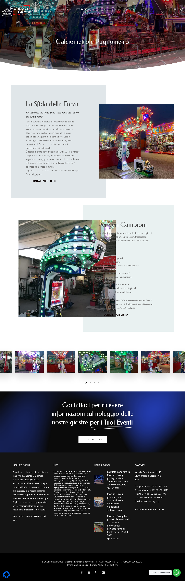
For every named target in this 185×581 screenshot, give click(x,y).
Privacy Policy (96, 565)
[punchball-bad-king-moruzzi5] (155, 362)
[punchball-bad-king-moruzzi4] (124, 362)
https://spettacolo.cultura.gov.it (65, 487)
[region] (92, 362)
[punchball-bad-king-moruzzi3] (92, 362)
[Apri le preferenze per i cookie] (6, 577)
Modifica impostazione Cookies (149, 509)
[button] (41, 181)
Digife (115, 565)
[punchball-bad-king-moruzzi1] (29, 362)
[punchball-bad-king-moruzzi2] (61, 362)
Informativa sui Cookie (77, 565)
